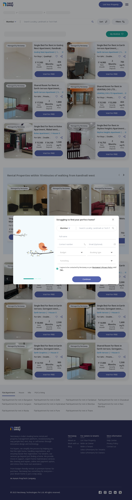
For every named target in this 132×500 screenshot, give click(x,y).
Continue (87, 279)
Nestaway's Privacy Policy (102, 267)
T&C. (61, 270)
